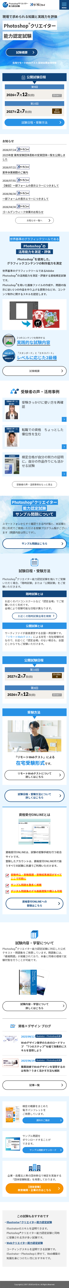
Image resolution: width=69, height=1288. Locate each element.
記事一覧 (34, 1085)
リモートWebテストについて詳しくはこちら (35, 775)
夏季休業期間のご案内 (15, 172)
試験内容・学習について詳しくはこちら (34, 1006)
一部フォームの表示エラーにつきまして (25, 199)
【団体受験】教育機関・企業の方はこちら (34, 1188)
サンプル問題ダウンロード (43, 1150)
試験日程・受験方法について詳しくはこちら (34, 795)
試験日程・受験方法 (34, 122)
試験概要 (22, 52)
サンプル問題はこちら (34, 543)
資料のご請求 (43, 1120)
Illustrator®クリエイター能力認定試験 (29, 1222)
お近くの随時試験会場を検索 (34, 616)
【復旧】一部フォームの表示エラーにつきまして (30, 185)
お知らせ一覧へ (34, 220)
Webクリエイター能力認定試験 (25, 1243)
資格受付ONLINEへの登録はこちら (34, 903)
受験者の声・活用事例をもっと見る (34, 484)
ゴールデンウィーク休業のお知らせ (22, 212)
